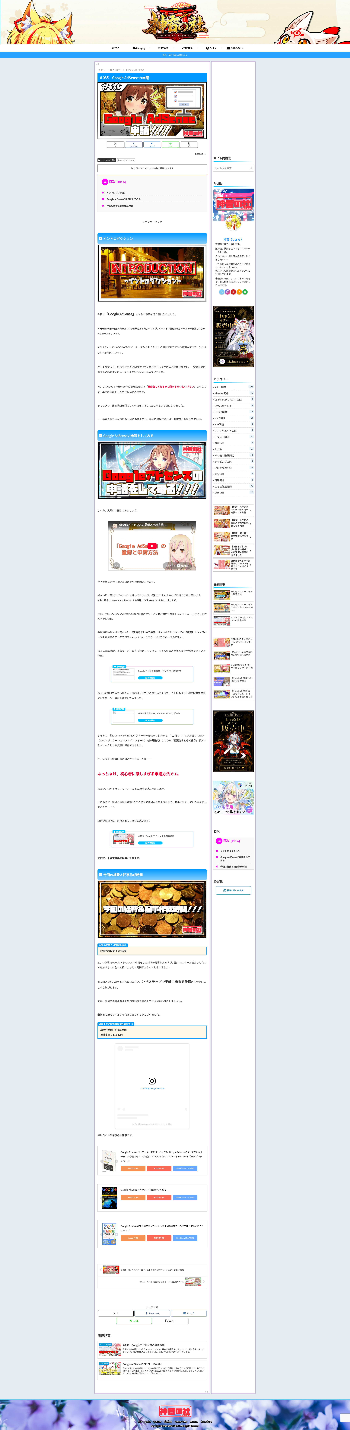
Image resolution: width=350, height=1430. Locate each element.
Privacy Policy (181, 1421)
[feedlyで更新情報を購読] (245, 292)
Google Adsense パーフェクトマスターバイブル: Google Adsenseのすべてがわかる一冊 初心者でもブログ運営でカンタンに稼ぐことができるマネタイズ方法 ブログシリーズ (161, 1156)
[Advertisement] (233, 105)
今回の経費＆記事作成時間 (120, 205)
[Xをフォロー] (221, 292)
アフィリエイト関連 (107, 160)
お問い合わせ (206, 1421)
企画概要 (168, 1421)
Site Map (194, 1421)
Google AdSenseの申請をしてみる (124, 199)
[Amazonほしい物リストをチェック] (239, 292)
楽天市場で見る (159, 1168)
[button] (189, 145)
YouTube (157, 1421)
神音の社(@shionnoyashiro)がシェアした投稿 (152, 1124)
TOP (140, 1421)
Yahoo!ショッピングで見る (185, 1168)
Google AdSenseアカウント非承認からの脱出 (143, 1189)
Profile (148, 1421)
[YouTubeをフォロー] (233, 292)
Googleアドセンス (127, 160)
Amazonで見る (133, 1168)
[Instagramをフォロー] (227, 292)
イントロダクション (116, 192)
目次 (112, 181)
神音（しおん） (233, 239)
